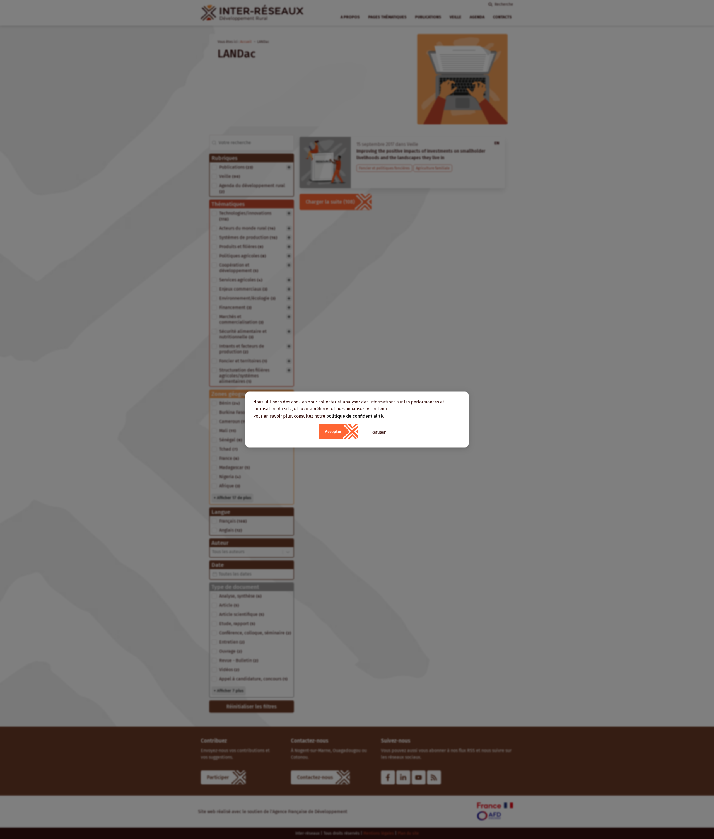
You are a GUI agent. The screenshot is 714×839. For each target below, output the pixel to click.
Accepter (333, 431)
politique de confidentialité (354, 416)
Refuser (378, 432)
